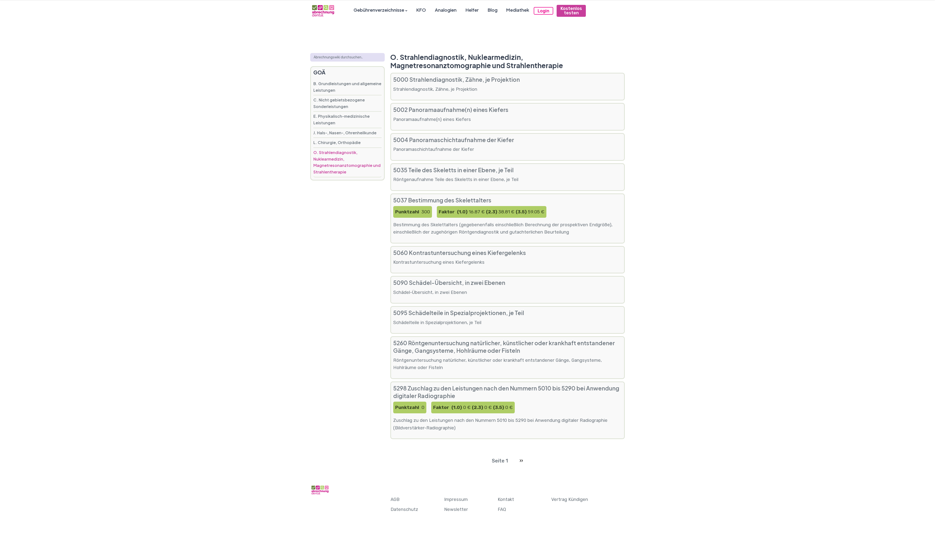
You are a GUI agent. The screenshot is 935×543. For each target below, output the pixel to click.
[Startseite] (322, 10)
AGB (395, 499)
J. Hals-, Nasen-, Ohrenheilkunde (344, 132)
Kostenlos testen (571, 11)
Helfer (472, 10)
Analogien (446, 10)
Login (543, 11)
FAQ (502, 509)
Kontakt (506, 499)
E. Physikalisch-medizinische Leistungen (341, 119)
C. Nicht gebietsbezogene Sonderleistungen (339, 103)
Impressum (456, 499)
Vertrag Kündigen (569, 499)
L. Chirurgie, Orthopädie (337, 142)
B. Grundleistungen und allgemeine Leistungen (347, 87)
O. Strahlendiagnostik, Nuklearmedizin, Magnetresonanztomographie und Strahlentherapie (347, 162)
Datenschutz (404, 509)
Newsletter (456, 509)
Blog (492, 10)
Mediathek (517, 10)
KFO (421, 10)
